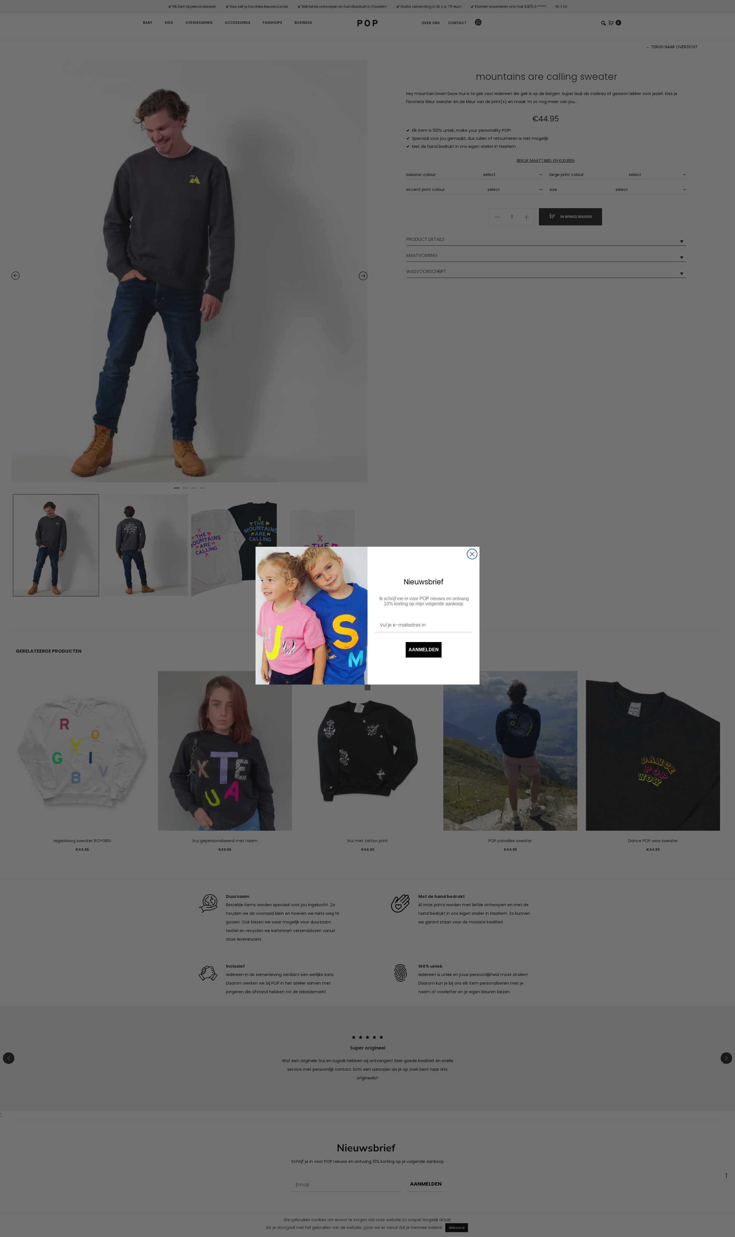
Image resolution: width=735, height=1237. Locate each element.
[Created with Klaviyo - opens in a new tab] (367, 687)
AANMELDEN (424, 649)
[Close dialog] (472, 554)
